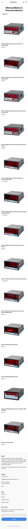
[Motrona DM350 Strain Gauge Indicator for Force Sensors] (14, 230)
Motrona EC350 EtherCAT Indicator (9, 344)
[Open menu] (2, 2)
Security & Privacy (5, 499)
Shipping (3, 494)
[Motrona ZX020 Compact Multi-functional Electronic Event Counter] (14, 96)
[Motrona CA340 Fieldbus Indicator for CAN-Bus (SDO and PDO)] (14, 394)
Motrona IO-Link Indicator (7, 442)
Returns (3, 497)
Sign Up (14, 519)
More (2, 486)
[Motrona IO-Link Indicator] (14, 427)
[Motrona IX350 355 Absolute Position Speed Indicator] (14, 264)
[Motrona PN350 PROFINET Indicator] (14, 362)
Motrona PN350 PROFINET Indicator (9, 376)
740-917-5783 (4, 476)
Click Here (3, 467)
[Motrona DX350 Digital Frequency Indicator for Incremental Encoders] (14, 163)
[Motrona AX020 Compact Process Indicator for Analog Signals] (14, 29)
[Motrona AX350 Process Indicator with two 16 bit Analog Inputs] (14, 62)
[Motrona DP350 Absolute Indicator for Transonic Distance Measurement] (14, 296)
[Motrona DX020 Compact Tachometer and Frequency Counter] (14, 129)
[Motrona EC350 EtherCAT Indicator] (14, 330)
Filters (4, 14)
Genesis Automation (15, 526)
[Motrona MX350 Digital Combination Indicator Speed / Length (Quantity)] (14, 197)
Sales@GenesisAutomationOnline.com (9, 479)
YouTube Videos (5, 502)
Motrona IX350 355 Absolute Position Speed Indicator (13, 278)
